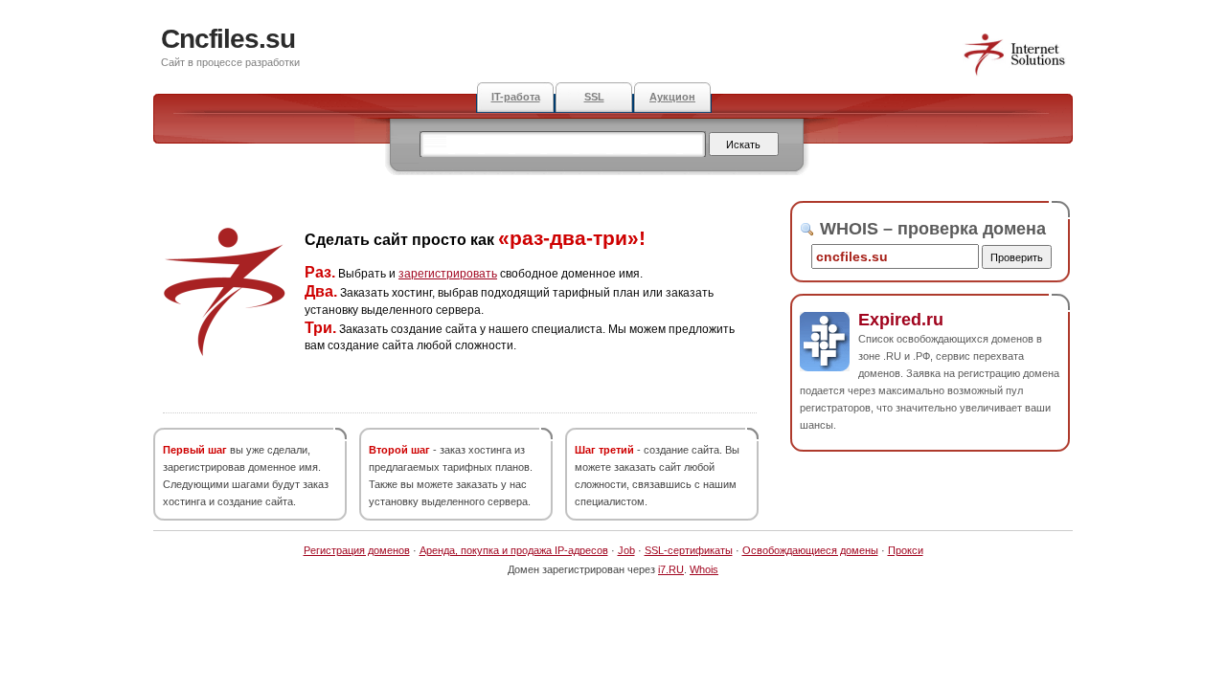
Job (626, 550)
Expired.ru (900, 319)
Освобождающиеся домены (810, 550)
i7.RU (671, 569)
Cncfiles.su (228, 39)
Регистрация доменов (357, 550)
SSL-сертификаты (689, 550)
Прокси (905, 550)
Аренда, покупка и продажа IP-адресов (514, 550)
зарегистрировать (447, 273)
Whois (704, 569)
